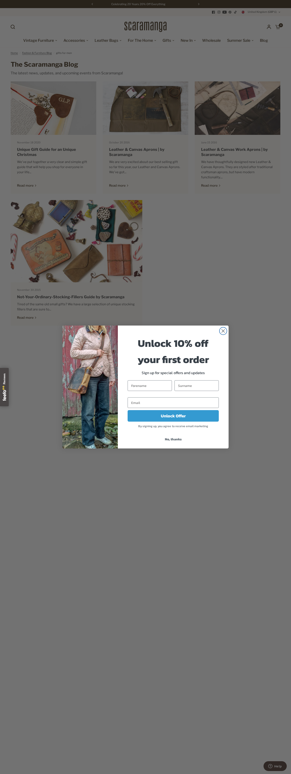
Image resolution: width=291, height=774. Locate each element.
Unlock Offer (173, 416)
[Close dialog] (223, 331)
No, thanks (173, 439)
